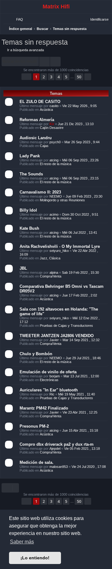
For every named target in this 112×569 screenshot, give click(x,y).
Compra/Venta (50, 276)
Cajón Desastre (51, 128)
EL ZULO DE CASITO (40, 101)
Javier (54, 340)
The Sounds (31, 174)
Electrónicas (49, 380)
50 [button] (79, 77)
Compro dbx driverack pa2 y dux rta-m (57, 444)
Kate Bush (29, 228)
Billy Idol (28, 210)
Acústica (46, 109)
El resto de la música (55, 164)
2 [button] (44, 77)
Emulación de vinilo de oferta (48, 372)
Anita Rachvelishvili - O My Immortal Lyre (60, 246)
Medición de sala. (37, 462)
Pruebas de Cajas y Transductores (66, 325)
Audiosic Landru (36, 137)
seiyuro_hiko (59, 251)
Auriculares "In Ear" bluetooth (49, 390)
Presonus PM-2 (34, 426)
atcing (53, 160)
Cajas (44, 146)
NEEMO (55, 196)
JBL (23, 268)
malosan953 (58, 466)
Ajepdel (54, 448)
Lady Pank (30, 156)
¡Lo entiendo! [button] (35, 557)
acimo (53, 214)
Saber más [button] (22, 541)
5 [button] (66, 77)
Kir (51, 124)
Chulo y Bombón (36, 353)
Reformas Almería (37, 119)
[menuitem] (17, 19)
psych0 (55, 142)
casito (53, 106)
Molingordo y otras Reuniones (62, 200)
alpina (53, 272)
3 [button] (51, 77)
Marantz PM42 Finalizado (44, 408)
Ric (51, 394)
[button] (26, 76)
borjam (54, 376)
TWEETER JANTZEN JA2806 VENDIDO (57, 335)
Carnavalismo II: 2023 (40, 192)
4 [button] (59, 77)
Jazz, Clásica (50, 258)
